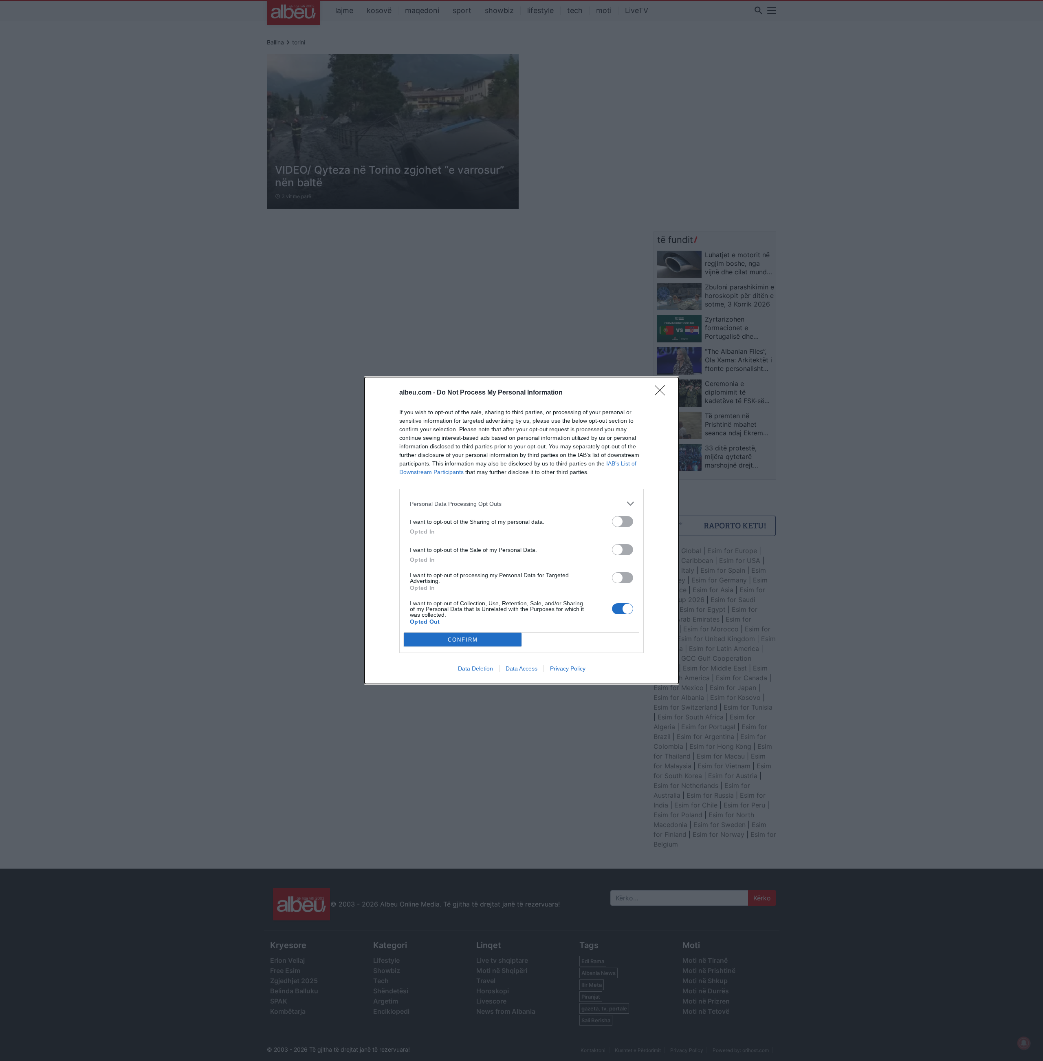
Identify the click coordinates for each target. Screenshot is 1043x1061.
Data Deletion (475, 668)
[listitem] (521, 503)
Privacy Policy (567, 668)
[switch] (622, 521)
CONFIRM (463, 640)
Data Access (521, 668)
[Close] (662, 393)
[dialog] (521, 530)
